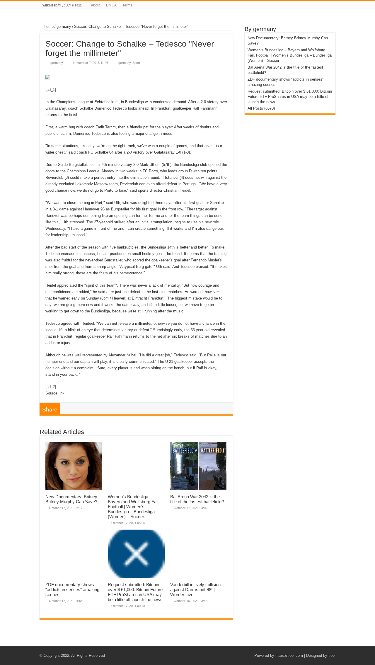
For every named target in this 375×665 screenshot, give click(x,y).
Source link (54, 393)
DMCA (111, 5)
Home (48, 26)
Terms (127, 5)
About (95, 5)
